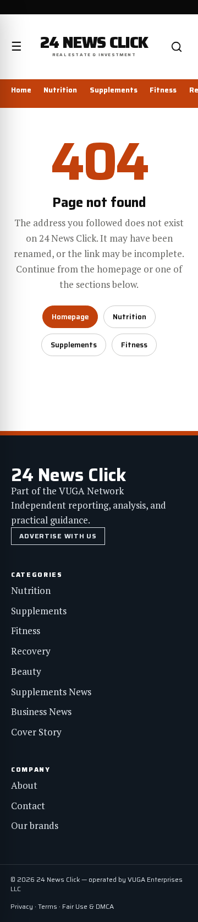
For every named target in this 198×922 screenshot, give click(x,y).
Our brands (34, 825)
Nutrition (60, 90)
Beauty (26, 671)
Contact (28, 805)
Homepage (70, 317)
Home (21, 90)
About (24, 785)
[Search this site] (176, 46)
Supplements (114, 90)
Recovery (31, 651)
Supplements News (51, 691)
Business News (41, 711)
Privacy (21, 906)
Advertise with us (57, 536)
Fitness (163, 90)
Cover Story (36, 731)
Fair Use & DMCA (88, 906)
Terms (47, 906)
